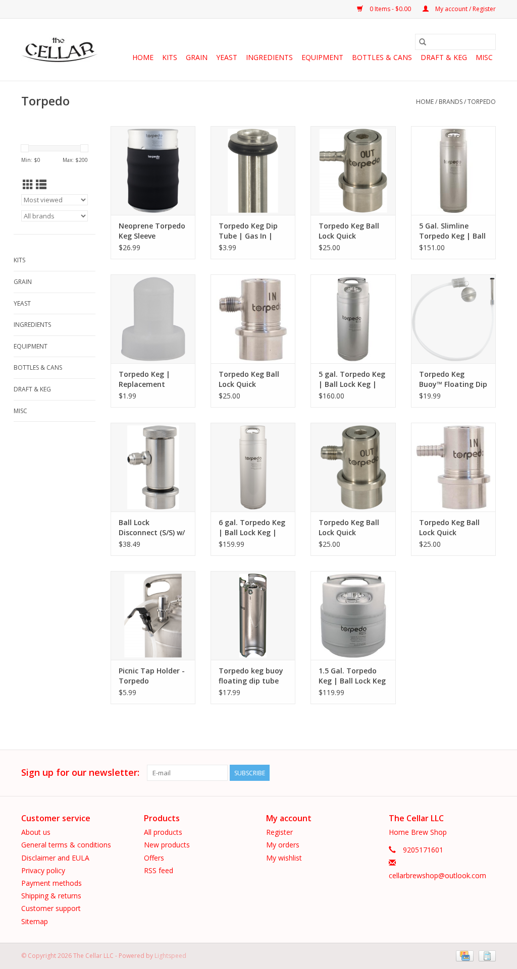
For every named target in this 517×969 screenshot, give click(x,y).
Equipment (322, 57)
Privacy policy (43, 870)
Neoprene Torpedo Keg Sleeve (152, 231)
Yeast (226, 57)
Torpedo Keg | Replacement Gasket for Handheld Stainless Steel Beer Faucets (152, 379)
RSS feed (158, 870)
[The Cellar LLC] (59, 50)
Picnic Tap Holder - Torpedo (152, 676)
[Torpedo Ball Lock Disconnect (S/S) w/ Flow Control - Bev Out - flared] (153, 467)
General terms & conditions (66, 844)
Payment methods (51, 883)
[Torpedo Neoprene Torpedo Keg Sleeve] (153, 170)
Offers (154, 858)
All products (163, 832)
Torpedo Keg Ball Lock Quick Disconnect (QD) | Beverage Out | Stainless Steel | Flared (350, 528)
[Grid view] (28, 185)
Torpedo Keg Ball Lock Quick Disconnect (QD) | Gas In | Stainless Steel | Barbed (450, 528)
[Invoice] (485, 955)
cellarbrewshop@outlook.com (437, 875)
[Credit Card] (463, 955)
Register (279, 832)
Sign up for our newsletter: (80, 772)
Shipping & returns (51, 895)
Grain (197, 57)
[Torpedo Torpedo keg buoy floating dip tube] (253, 615)
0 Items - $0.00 (390, 9)
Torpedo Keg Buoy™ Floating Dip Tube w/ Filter (453, 379)
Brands (450, 101)
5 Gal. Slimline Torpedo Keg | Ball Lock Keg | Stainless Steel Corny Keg (452, 231)
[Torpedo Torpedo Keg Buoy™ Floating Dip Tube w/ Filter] (453, 318)
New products (167, 844)
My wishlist (284, 858)
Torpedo (482, 101)
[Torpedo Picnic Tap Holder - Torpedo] (153, 615)
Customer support (51, 908)
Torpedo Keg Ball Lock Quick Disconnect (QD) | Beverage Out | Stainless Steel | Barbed (350, 231)
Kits (169, 57)
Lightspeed (170, 955)
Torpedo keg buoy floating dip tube (251, 676)
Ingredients (269, 57)
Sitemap (34, 921)
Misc (484, 57)
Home (142, 57)
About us (35, 832)
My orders (282, 844)
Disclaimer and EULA (55, 858)
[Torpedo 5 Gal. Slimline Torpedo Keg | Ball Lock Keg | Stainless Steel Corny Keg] (453, 170)
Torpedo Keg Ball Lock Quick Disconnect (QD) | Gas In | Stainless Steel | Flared (250, 379)
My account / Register (465, 9)
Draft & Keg (444, 57)
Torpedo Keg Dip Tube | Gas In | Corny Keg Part (248, 231)
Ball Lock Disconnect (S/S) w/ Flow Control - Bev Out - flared (152, 528)
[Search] (422, 42)
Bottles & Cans (382, 57)
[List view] (41, 185)
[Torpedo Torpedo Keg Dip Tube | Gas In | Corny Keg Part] (253, 170)
